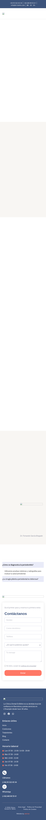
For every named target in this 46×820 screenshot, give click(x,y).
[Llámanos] (4, 773)
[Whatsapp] (13, 714)
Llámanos (6, 778)
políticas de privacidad (28, 666)
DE (31, 5)
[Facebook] (9, 714)
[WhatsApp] (4, 787)
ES (28, 5)
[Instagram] (4, 714)
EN (34, 5)
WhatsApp (6, 792)
